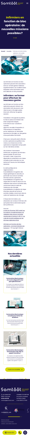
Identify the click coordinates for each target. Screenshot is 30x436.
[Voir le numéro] (20, 432)
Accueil (3, 51)
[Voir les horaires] (25, 432)
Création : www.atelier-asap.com (9, 423)
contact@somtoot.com (7, 400)
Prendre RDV (10, 432)
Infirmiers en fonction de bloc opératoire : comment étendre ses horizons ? (13, 226)
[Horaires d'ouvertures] (25, 433)
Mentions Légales (5, 419)
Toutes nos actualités (14, 369)
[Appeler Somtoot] (20, 433)
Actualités (9, 51)
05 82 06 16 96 (5, 398)
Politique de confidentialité (7, 421)
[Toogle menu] (27, 3)
